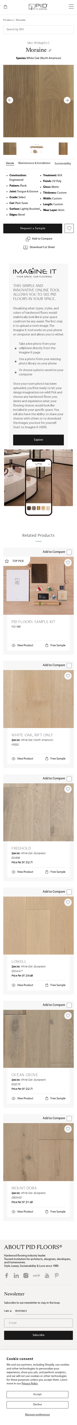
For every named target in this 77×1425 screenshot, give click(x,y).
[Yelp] (36, 1275)
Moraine (36, 50)
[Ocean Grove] (38, 1039)
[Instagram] (25, 1275)
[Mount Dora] (38, 1152)
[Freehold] (38, 812)
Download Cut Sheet (42, 247)
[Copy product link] (50, 50)
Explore (38, 439)
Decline (37, 1404)
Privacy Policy (30, 1383)
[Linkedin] (16, 1275)
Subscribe (38, 1335)
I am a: (8, 1311)
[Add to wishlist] (68, 562)
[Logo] (38, 6)
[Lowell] (38, 926)
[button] (71, 6)
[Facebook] (6, 1275)
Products (8, 20)
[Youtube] (47, 1275)
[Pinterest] (56, 1275)
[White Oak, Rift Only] (38, 699)
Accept (37, 1394)
